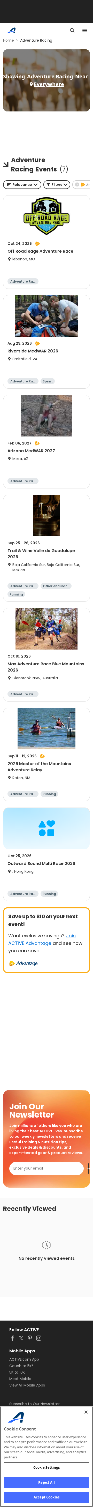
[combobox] (22, 184)
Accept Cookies (46, 1497)
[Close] (86, 1412)
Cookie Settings (46, 1467)
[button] (56, 184)
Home (8, 40)
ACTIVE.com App (24, 1359)
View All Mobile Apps (27, 1385)
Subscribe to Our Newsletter (34, 1403)
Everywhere (49, 84)
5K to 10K (17, 1372)
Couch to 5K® (21, 1365)
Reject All (46, 1482)
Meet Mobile (20, 1378)
